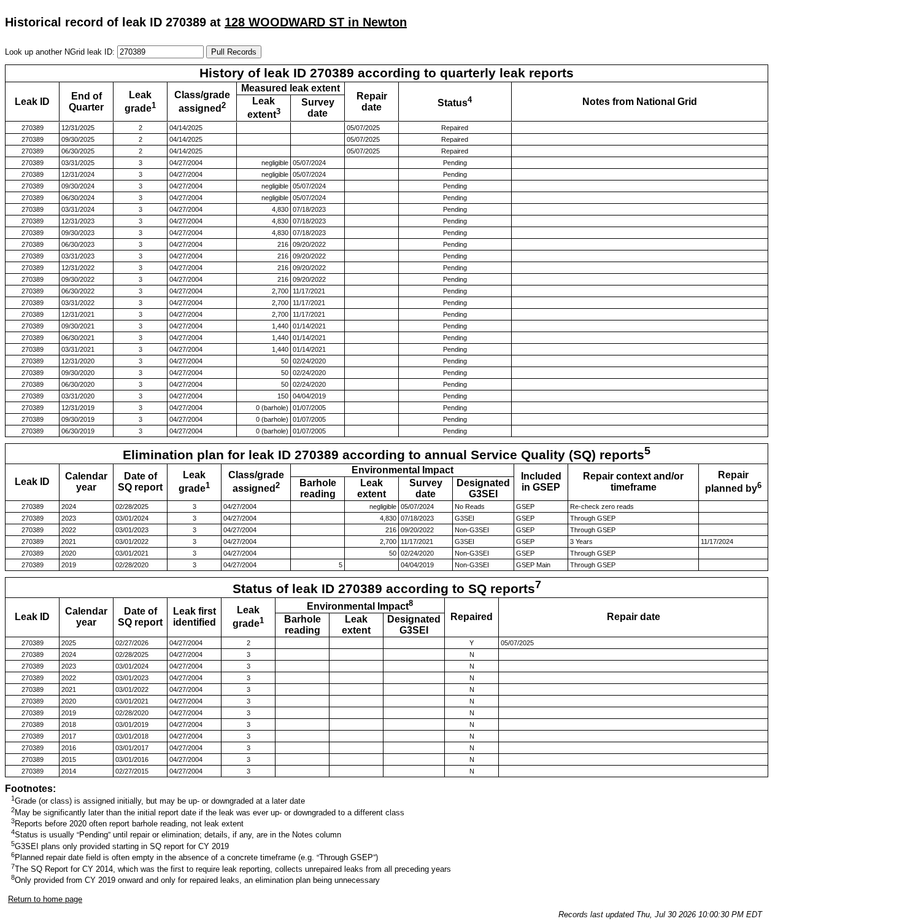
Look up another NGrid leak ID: (61, 51)
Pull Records (233, 51)
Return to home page (45, 899)
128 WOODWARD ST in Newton (316, 22)
